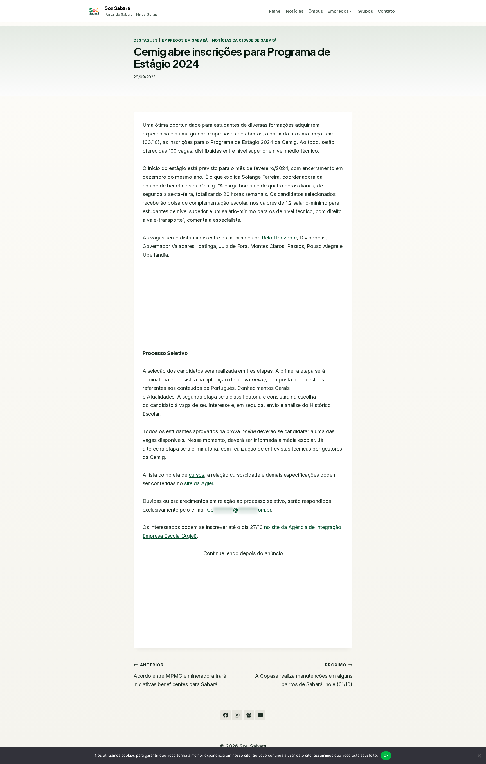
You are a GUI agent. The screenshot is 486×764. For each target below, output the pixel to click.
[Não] (479, 755)
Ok (386, 755)
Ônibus (315, 11)
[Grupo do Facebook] (249, 715)
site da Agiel (198, 483)
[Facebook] (225, 715)
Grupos (365, 11)
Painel (275, 11)
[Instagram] (237, 715)
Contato (386, 11)
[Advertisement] (243, 307)
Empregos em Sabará (185, 40)
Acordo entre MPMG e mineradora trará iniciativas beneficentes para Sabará (180, 675)
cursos (196, 475)
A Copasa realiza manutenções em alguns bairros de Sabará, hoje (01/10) (303, 675)
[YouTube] (260, 715)
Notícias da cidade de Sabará (244, 40)
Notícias (294, 11)
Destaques (146, 40)
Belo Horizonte (279, 238)
